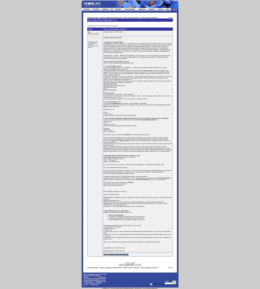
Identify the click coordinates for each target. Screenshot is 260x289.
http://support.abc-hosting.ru (136, 218)
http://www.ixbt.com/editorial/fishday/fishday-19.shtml (118, 63)
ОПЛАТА (160, 9)
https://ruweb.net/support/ (92, 275)
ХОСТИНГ (96, 9)
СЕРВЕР (118, 9)
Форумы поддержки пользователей (111, 17)
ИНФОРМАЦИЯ (130, 9)
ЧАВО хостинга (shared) (130, 17)
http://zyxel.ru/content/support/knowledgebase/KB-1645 (118, 173)
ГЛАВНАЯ (86, 9)
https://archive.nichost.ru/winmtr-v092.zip (114, 184)
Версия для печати (93, 25)
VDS (111, 9)
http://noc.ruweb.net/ (164, 96)
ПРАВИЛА (151, 9)
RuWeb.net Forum (92, 17)
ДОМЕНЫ (105, 9)
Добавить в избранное (112, 25)
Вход (119, 20)
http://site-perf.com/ (108, 145)
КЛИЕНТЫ (142, 9)
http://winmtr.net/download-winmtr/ (140, 134)
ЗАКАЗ (167, 9)
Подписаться (102, 25)
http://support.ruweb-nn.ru (138, 219)
